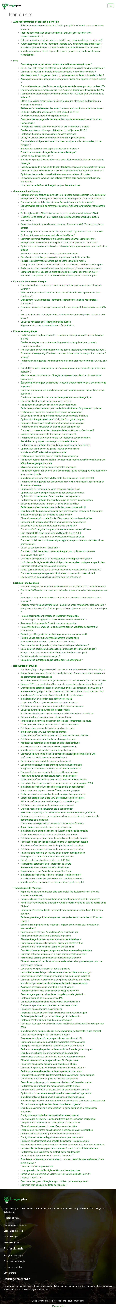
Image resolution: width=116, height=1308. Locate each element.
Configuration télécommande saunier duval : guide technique (50, 1001)
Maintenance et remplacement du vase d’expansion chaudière (51, 957)
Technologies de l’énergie (27, 888)
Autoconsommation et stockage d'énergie (36, 21)
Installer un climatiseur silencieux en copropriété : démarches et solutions (57, 713)
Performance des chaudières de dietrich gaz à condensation (50, 426)
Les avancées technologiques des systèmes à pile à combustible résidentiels (59, 1148)
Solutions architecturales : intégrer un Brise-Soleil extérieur (50, 503)
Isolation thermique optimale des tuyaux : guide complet (48, 434)
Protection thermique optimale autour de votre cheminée (48, 134)
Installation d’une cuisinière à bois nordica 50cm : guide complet (52, 882)
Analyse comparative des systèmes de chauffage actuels (49, 1005)
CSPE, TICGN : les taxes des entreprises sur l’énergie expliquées (53, 137)
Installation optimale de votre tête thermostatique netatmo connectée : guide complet (63, 1100)
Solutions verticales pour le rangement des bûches (46, 321)
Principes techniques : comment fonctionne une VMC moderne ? (52, 1045)
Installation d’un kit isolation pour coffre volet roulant (46, 698)
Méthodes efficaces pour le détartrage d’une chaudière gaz (50, 801)
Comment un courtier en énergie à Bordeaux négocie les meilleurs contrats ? (58, 71)
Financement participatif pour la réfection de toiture (46, 863)
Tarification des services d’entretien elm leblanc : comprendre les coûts (56, 720)
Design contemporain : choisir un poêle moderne (44, 115)
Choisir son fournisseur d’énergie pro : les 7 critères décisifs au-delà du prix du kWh (62, 90)
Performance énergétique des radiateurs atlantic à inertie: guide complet (56, 1049)
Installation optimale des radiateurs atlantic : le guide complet (51, 874)
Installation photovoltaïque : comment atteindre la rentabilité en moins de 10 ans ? (61, 47)
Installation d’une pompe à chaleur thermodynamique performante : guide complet (61, 1031)
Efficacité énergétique (25, 331)
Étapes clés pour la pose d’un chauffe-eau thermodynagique (50, 790)
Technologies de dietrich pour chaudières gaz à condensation (51, 1016)
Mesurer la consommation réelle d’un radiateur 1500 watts (49, 253)
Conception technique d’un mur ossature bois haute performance (52, 823)
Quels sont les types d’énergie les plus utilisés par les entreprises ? (55, 1181)
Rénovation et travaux (25, 666)
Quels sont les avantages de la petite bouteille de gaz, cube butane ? (55, 645)
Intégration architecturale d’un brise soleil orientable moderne (51, 768)
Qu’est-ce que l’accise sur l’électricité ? (40, 547)
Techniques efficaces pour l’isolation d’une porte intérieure (49, 702)
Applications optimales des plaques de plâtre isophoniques (50, 742)
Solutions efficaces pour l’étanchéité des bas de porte (47, 728)
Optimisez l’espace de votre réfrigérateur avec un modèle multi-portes (55, 174)
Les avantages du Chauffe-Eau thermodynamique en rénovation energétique (58, 1119)
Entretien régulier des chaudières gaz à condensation (47, 808)
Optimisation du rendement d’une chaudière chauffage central (51, 496)
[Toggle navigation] (110, 6)
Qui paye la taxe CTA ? (32, 1177)
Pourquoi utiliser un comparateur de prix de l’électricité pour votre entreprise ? (59, 242)
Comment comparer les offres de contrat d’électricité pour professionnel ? (57, 430)
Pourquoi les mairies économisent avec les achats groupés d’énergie (55, 126)
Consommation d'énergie (26, 191)
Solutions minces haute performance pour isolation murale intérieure (54, 415)
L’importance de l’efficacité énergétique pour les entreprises (50, 185)
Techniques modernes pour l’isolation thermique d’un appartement (53, 794)
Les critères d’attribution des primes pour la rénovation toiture (51, 764)
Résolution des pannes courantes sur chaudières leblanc (49, 1064)
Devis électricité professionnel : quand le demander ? (47, 1155)
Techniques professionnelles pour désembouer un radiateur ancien (54, 779)
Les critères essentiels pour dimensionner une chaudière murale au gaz (56, 972)
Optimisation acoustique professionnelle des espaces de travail (52, 492)
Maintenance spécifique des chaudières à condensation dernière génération (58, 812)
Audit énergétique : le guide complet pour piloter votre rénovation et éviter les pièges (63, 669)
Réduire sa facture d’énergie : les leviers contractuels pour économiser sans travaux (62, 108)
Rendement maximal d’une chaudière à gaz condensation (49, 404)
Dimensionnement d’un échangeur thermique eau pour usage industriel (55, 976)
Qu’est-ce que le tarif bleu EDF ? (37, 156)
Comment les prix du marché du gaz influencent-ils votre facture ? (53, 1067)
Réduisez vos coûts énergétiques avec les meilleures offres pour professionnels (61, 268)
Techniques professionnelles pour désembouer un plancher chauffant (55, 735)
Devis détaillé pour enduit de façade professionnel (46, 761)
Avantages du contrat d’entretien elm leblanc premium (47, 856)
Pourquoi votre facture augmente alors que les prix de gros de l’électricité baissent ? (62, 198)
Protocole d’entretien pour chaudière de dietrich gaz (46, 1020)
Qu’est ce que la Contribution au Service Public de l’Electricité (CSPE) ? (56, 1174)
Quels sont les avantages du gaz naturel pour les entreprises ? (52, 660)
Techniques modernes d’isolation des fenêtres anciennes (49, 834)
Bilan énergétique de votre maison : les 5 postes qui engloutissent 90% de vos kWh (62, 231)
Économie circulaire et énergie (30, 281)
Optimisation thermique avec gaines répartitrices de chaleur (50, 448)
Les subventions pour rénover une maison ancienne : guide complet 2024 (57, 783)
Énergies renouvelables (26, 583)
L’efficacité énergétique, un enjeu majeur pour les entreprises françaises (56, 558)
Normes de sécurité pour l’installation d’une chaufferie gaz (49, 932)
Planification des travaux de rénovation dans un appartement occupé (54, 841)
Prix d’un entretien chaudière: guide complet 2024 (45, 860)
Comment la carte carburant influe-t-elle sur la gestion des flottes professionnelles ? (62, 170)
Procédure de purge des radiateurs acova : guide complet (49, 775)
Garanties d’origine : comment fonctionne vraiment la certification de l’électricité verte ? (63, 586)
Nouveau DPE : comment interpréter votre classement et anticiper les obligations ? (61, 684)
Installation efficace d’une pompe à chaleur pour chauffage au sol (52, 1097)
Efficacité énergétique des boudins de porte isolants (46, 514)
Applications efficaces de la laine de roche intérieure (46, 827)
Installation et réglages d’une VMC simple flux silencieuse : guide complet (57, 478)
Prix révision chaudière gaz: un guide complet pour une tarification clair (55, 257)
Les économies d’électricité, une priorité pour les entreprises (51, 577)
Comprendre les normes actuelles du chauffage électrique (49, 772)
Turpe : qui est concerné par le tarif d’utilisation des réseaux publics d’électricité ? (61, 569)
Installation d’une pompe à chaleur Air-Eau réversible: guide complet (54, 830)
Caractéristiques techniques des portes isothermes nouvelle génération (56, 950)
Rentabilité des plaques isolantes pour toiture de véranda (49, 441)
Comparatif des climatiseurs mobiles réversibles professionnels (53, 1042)
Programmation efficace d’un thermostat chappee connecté (50, 990)
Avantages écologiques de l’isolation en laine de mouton (48, 623)
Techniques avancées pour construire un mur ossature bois (50, 724)
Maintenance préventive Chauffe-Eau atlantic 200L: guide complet (53, 1056)
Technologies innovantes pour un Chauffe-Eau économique (50, 456)
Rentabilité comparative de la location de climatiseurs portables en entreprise (59, 275)
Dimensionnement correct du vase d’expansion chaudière (49, 1126)
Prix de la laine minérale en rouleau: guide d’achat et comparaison (53, 852)
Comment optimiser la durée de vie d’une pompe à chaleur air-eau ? (54, 954)
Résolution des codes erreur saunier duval (41, 1009)
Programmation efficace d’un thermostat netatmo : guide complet (52, 423)
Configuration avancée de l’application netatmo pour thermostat (52, 1137)
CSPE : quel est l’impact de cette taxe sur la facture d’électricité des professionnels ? (63, 68)
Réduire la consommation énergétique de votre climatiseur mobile (53, 261)
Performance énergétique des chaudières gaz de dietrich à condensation (57, 500)
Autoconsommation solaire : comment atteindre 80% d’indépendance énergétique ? (61, 43)
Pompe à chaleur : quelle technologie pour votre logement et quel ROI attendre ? (60, 899)
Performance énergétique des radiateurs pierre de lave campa (51, 1071)
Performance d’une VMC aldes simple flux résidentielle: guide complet (55, 437)
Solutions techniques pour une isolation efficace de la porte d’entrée (54, 838)
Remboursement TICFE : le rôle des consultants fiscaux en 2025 (52, 536)
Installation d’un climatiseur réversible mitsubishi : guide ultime (52, 695)
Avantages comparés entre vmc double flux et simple (47, 987)
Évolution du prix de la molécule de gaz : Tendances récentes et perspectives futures (63, 167)
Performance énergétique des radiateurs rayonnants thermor (50, 1086)
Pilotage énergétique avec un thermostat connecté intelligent (51, 939)
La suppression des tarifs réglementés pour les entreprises (50, 1170)
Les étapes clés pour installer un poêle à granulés (45, 968)
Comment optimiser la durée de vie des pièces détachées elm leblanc (55, 979)
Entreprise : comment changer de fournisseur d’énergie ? (48, 152)
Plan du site (58, 1306)
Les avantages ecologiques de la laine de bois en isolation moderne (54, 619)
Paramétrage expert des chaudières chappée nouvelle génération (53, 994)
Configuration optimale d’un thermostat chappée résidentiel (50, 1115)
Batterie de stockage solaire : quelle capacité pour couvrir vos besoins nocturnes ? (61, 40)
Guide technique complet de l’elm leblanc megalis (45, 1034)
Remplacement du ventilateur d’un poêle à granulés (46, 935)
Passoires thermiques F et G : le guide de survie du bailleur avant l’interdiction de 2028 (63, 680)
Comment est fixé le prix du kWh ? (37, 1166)
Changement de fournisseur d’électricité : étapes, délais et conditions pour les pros (62, 264)
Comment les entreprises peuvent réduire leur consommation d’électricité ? (58, 573)
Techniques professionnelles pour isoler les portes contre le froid (53, 507)
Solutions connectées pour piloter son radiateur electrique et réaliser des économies (63, 1144)
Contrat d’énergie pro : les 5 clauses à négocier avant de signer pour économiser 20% (63, 86)
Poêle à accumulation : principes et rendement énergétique (50, 616)
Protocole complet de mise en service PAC (42, 998)
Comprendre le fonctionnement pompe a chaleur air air (47, 946)
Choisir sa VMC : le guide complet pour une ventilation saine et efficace (56, 529)
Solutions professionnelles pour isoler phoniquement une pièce (52, 845)
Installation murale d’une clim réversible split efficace (47, 750)
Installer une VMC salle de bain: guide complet (43, 452)
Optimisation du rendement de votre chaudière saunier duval (50, 489)
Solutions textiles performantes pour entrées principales (49, 525)
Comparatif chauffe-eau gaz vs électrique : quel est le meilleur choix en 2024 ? (59, 272)
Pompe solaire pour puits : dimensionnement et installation (50, 638)
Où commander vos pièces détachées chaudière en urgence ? (51, 1104)
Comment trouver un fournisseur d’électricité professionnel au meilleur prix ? (58, 239)
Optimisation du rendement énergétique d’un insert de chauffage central (56, 1093)
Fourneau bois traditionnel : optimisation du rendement (47, 641)
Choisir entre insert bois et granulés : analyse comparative (49, 1078)
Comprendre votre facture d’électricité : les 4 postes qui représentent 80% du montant (63, 195)
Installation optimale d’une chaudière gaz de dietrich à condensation (54, 983)
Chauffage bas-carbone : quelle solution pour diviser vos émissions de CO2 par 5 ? (62, 687)
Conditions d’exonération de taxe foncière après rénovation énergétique (56, 397)
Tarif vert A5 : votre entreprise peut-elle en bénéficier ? (48, 235)
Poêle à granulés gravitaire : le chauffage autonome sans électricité (54, 634)
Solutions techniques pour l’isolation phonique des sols (48, 739)
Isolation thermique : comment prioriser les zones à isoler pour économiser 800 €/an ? (63, 349)
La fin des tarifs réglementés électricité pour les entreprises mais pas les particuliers (63, 562)
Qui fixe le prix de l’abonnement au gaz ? (40, 656)
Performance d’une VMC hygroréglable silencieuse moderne (50, 1133)
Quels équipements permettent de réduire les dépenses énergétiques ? (56, 64)
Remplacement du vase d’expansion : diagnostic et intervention (52, 943)
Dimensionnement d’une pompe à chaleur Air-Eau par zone (49, 1060)
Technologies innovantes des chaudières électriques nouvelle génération (57, 1130)
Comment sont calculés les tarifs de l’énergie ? (44, 1185)
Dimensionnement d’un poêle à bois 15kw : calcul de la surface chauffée (56, 518)
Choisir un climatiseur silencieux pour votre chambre (46, 401)
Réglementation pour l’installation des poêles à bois (46, 871)
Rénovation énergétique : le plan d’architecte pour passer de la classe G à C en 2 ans (62, 691)
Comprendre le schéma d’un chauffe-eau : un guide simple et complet (55, 1089)
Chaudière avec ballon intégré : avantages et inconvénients (49, 1053)
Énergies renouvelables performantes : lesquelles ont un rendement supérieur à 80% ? (63, 605)
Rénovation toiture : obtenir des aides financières (45, 867)
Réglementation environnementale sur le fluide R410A (47, 325)
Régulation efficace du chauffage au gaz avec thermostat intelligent (54, 1012)
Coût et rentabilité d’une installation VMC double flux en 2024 (51, 533)
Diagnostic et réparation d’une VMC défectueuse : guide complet (52, 797)
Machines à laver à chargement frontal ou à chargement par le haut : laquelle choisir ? (62, 75)
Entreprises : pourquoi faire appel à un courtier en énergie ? (50, 148)
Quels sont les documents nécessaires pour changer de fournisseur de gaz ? (59, 649)
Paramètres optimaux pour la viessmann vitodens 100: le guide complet (56, 1082)
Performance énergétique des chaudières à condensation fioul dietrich (55, 445)
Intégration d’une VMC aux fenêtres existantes (43, 731)
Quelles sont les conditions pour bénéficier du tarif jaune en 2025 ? (54, 130)
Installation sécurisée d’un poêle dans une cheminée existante (51, 878)
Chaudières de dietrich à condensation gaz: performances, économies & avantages (61, 511)
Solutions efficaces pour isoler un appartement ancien (47, 805)
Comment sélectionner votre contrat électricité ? (44, 566)
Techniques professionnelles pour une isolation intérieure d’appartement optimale (61, 408)
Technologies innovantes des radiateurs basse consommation (51, 412)
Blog (15, 60)
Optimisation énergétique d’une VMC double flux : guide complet (52, 419)
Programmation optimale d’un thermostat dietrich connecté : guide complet (57, 1075)
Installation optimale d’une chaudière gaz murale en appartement (52, 786)
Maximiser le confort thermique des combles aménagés (48, 467)
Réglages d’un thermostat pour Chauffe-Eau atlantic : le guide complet (55, 1141)
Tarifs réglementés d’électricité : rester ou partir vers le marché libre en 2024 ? (59, 213)
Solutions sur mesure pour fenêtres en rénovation (45, 709)
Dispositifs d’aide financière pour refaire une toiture (46, 717)
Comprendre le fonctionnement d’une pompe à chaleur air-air (50, 1122)
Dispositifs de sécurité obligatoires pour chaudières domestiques (53, 522)
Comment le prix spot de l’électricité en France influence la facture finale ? (57, 202)
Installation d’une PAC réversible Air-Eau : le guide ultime (49, 746)
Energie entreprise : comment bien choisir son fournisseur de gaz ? (54, 652)
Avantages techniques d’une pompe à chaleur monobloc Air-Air (51, 1038)
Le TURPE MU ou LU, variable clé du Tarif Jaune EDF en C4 (50, 112)
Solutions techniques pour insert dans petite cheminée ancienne (52, 706)
